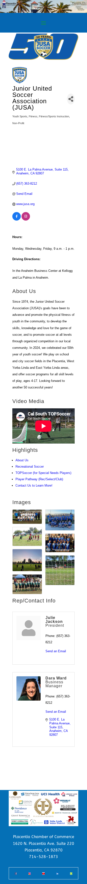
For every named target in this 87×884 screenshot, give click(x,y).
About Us (22, 460)
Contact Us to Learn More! (33, 485)
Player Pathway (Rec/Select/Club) (39, 479)
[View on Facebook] (16, 219)
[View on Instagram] (26, 219)
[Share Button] (71, 99)
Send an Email (55, 651)
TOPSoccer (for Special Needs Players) (43, 473)
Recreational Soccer (29, 466)
